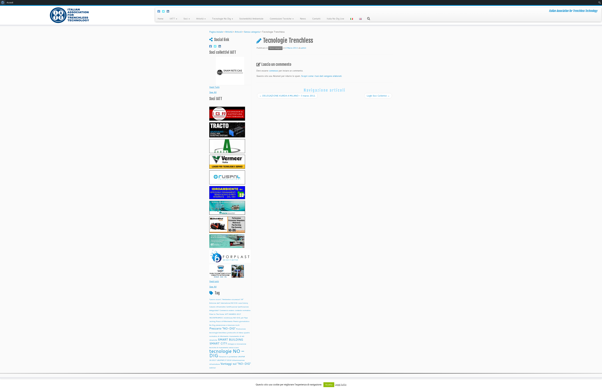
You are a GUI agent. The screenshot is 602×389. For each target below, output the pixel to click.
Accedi (10, 2)
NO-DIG (236, 317)
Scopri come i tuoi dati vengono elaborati (321, 76)
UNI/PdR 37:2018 (224, 360)
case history (243, 303)
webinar (212, 367)
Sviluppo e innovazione (237, 344)
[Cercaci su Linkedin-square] (169, 11)
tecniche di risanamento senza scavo (224, 347)
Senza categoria (252, 31)
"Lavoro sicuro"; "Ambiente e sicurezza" (224, 299)
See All (213, 92)
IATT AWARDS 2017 (233, 314)
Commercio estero (226, 310)
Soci (185, 18)
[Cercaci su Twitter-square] (164, 11)
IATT (173, 18)
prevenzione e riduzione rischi (228, 325)
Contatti (316, 18)
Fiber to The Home (216, 314)
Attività (200, 18)
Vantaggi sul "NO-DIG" (235, 364)
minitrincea (228, 317)
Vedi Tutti (214, 87)
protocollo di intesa (235, 332)
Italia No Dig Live (335, 18)
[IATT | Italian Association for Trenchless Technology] (69, 15)
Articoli (238, 31)
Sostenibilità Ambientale (251, 18)
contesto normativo (243, 310)
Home (160, 18)
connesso (273, 70)
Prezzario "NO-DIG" (222, 328)
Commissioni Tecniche (281, 18)
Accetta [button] (328, 384)
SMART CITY (218, 343)
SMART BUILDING (230, 340)
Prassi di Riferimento (224, 321)
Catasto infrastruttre (217, 306)
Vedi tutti (214, 281)
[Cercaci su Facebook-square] (160, 11)
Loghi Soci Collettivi (378, 95)
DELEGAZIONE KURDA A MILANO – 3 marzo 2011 (287, 95)
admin (303, 48)
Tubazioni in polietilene (228, 356)
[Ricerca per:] (369, 18)
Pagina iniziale (216, 31)
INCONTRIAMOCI (216, 317)
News (303, 18)
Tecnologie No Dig (221, 18)
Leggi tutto (340, 384)
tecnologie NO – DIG (226, 353)
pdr (242, 317)
